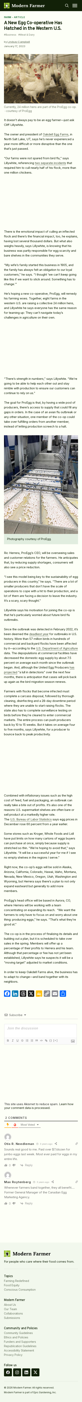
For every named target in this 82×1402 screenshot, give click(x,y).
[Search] (66, 5)
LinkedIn (26, 1372)
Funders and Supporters (20, 1341)
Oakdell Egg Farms (55, 134)
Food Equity (12, 1285)
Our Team (10, 1309)
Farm (7, 17)
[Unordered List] (31, 1040)
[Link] (46, 1040)
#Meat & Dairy (26, 34)
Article (19, 17)
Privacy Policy (13, 1354)
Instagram (17, 1372)
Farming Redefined (16, 1280)
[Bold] (7, 1040)
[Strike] (22, 1040)
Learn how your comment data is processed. (38, 1106)
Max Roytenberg (17, 1182)
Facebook (8, 1372)
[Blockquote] (36, 1040)
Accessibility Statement (19, 1350)
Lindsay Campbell (19, 41)
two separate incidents (50, 163)
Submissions (12, 1317)
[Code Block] (41, 1040)
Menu (75, 5)
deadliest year (39, 634)
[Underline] (17, 1040)
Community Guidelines (18, 1333)
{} (50, 1040)
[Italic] (12, 1040)
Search (66, 5)
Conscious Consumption (20, 1289)
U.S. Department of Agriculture (57, 648)
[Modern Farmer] (24, 5)
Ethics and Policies (16, 1337)
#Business (10, 34)
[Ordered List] (26, 1040)
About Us (10, 1304)
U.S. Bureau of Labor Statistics (31, 819)
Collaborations (13, 1313)
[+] (55, 1040)
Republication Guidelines (20, 1346)
